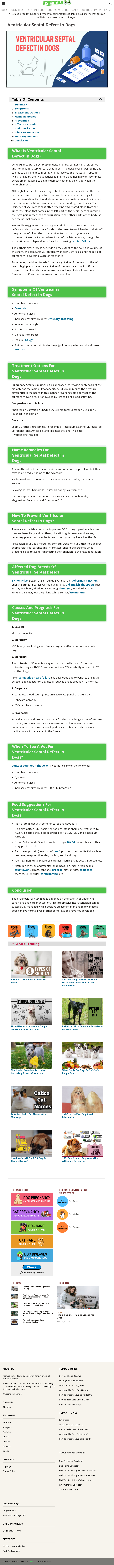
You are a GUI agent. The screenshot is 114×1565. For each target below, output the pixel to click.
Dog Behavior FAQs (12, 1530)
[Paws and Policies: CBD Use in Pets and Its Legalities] (14, 1305)
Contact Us (8, 1402)
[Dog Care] (14, 931)
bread (71, 842)
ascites (20, 349)
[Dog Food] (66, 931)
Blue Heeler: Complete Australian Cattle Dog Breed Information (28, 1072)
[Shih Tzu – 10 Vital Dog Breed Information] (82, 1099)
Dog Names (71, 9)
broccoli (57, 870)
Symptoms (22, 108)
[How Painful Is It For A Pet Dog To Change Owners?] (31, 1143)
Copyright (7, 1466)
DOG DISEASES (55, 9)
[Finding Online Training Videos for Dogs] (14, 1288)
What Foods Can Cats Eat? (71, 1424)
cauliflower (21, 870)
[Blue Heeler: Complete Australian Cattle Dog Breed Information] (31, 1055)
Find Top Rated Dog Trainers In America (77, 1475)
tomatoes (86, 870)
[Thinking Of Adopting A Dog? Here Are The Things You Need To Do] (14, 1313)
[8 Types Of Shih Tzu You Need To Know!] (31, 964)
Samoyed (65, 588)
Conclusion (22, 140)
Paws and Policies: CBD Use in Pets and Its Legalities (36, 1304)
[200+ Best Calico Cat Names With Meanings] (31, 1099)
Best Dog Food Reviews (70, 1376)
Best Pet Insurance (11, 1551)
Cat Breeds (64, 1420)
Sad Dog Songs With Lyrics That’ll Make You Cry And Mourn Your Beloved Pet (79, 982)
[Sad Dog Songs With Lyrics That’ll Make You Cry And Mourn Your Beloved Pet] (82, 964)
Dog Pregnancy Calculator (71, 1461)
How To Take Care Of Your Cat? (73, 1429)
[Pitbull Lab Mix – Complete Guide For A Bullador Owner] (82, 1011)
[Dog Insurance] (100, 931)
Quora (5, 1436)
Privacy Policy (9, 1471)
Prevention (22, 120)
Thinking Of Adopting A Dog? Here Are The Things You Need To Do (38, 1313)
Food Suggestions (26, 136)
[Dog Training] (83, 931)
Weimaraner (78, 592)
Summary (21, 104)
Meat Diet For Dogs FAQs (14, 1515)
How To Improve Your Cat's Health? (75, 1439)
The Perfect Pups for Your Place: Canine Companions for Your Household (37, 1297)
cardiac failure (81, 241)
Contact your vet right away (30, 765)
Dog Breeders (75, 1227)
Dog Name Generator (69, 1466)
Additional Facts (25, 128)
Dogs (4, 9)
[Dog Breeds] (48, 931)
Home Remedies (25, 116)
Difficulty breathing (60, 319)
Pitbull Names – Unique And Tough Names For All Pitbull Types (29, 1028)
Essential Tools (35, 9)
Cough (29, 340)
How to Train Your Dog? (70, 1404)
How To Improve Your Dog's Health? (75, 1395)
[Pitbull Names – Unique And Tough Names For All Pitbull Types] (31, 1011)
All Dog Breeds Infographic (71, 1380)
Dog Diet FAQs (9, 1510)
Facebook (7, 1422)
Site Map (7, 1407)
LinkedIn (6, 1441)
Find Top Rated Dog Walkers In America (77, 1480)
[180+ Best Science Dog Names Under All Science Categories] (82, 1143)
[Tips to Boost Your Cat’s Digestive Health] (14, 1321)
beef (57, 851)
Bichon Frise (20, 580)
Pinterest (7, 1446)
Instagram (7, 1427)
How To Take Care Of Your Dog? (74, 1399)
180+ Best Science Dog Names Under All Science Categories (81, 1159)
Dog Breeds (16, 9)
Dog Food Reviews (91, 9)
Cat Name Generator (68, 1489)
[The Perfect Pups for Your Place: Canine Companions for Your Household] (14, 1296)
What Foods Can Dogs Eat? (71, 1385)
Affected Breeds (25, 124)
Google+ (7, 1451)
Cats (107, 9)
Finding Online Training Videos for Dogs (36, 1288)
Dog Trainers (74, 1201)
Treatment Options (27, 112)
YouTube (7, 1432)
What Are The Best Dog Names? (74, 1390)
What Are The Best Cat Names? (73, 1434)
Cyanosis (20, 308)
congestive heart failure (34, 677)
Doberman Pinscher (84, 580)
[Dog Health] (31, 931)
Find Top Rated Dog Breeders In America (77, 1470)
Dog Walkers (74, 1214)
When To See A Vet (27, 132)
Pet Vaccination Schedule (14, 1546)
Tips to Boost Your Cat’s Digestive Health (33, 1321)
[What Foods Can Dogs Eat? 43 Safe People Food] (82, 1055)
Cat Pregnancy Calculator (70, 1484)
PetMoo (32, 1561)
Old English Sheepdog (79, 584)
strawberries (49, 874)
